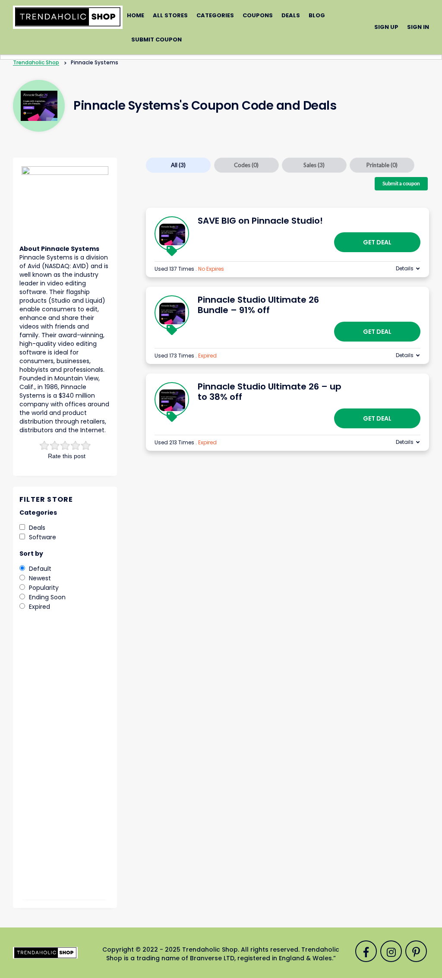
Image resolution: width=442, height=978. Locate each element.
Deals (290, 15)
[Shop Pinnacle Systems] (39, 106)
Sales (314, 164)
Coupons (258, 15)
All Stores (170, 15)
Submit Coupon (156, 39)
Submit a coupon (401, 183)
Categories (215, 15)
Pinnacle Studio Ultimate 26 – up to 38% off (269, 391)
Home (135, 15)
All (178, 164)
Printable (382, 164)
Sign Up (386, 27)
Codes (246, 164)
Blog (317, 15)
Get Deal (377, 242)
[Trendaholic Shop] (68, 17)
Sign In (418, 27)
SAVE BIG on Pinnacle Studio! (260, 221)
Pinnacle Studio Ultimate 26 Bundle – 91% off (258, 305)
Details (405, 268)
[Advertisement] (65, 761)
